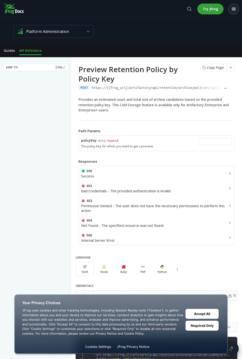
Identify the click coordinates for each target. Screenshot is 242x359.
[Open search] (189, 9)
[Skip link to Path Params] (75, 130)
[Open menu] (233, 9)
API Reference (30, 50)
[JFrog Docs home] (14, 9)
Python (162, 272)
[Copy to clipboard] (232, 88)
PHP (143, 272)
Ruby (123, 272)
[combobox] (215, 141)
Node (104, 272)
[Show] (230, 295)
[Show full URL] (225, 88)
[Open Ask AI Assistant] (232, 348)
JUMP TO (35, 67)
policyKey (89, 140)
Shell (85, 272)
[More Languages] (177, 269)
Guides (9, 50)
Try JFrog (210, 9)
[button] (234, 295)
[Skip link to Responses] (75, 161)
